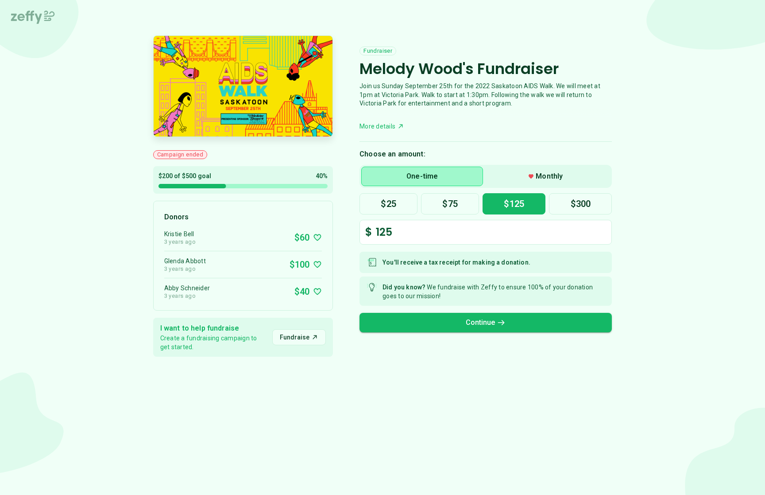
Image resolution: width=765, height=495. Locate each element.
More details (377, 126)
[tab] (422, 176)
